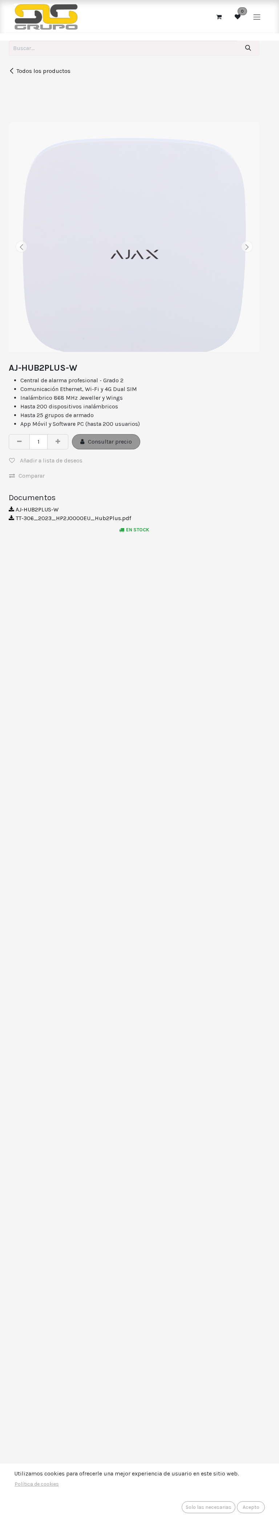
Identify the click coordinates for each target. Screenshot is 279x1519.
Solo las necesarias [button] (208, 1507)
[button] (21, 246)
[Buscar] (248, 48)
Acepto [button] (251, 1507)
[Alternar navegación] (257, 16)
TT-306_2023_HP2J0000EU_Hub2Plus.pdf (72, 518)
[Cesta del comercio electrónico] (218, 16)
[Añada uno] (57, 441)
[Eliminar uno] (19, 441)
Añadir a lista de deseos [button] (50, 460)
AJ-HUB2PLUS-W (36, 509)
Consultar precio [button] (110, 441)
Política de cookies (37, 1484)
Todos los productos (43, 70)
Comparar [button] (32, 475)
